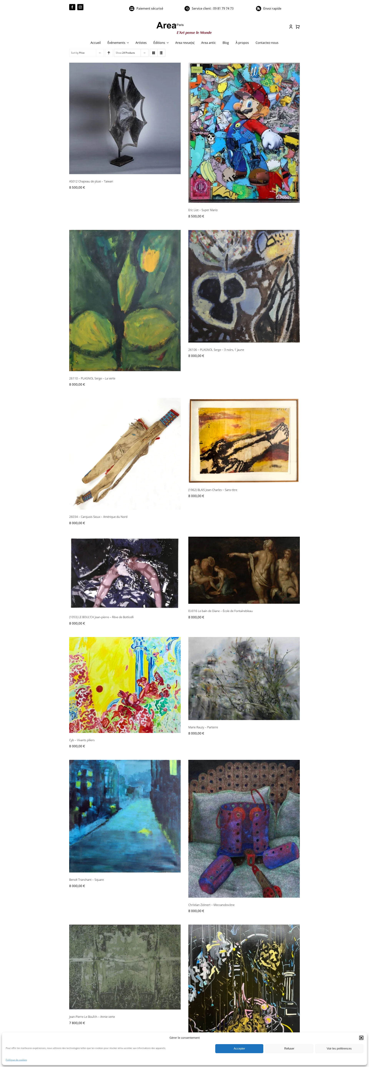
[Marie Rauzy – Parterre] (244, 678)
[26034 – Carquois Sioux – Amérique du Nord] (125, 454)
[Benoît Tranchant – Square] (125, 816)
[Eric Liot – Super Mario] (244, 133)
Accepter (239, 1048)
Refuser (289, 1048)
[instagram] (80, 7)
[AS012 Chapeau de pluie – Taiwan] (125, 118)
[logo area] (184, 22)
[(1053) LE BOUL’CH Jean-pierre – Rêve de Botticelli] (125, 573)
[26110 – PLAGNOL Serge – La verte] (125, 300)
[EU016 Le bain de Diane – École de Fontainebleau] (244, 570)
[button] (361, 1038)
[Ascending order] (109, 53)
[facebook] (72, 7)
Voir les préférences (339, 1048)
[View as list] (161, 53)
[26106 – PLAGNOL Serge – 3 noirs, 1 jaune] (244, 286)
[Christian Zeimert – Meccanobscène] (244, 828)
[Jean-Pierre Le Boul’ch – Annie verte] (125, 967)
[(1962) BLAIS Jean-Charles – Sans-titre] (244, 440)
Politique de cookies (16, 1059)
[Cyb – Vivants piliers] (125, 685)
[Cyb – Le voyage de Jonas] (244, 994)
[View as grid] (153, 53)
